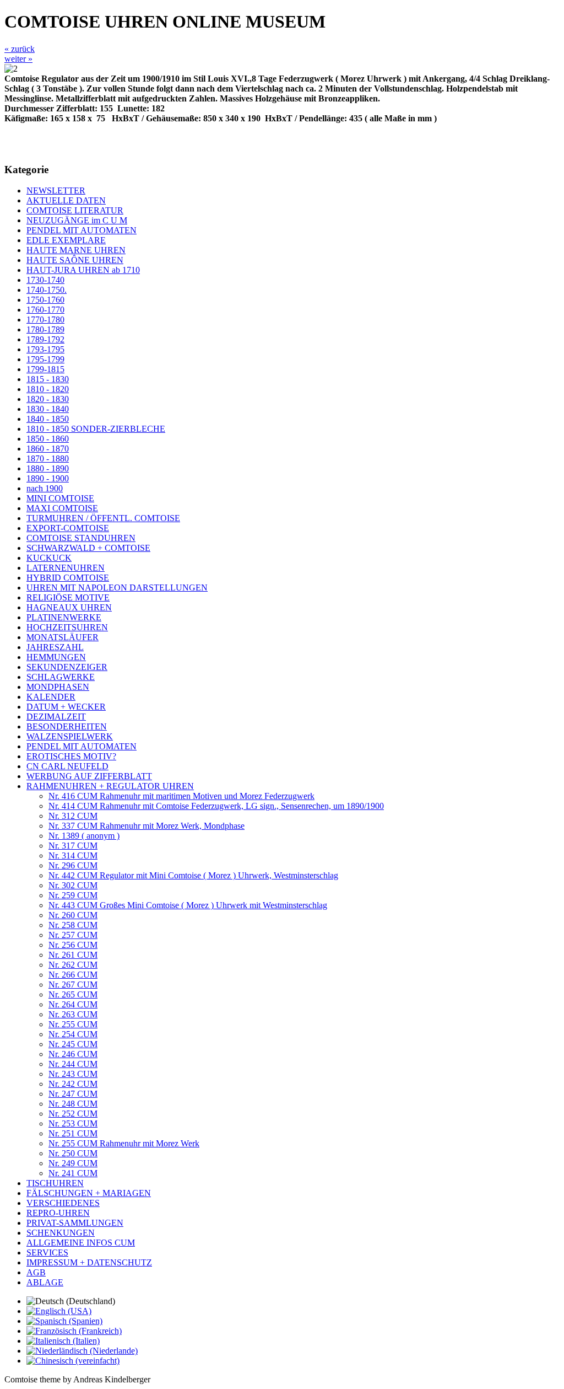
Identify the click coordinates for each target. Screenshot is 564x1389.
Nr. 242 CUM (72, 1083)
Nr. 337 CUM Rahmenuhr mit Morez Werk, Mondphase (146, 825)
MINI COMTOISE (60, 498)
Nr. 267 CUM (72, 984)
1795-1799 (45, 359)
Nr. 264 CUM (72, 1004)
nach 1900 (44, 488)
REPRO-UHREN (58, 1213)
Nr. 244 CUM (72, 1064)
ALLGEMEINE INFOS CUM (80, 1242)
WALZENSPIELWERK (69, 736)
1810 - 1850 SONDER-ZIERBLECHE (95, 428)
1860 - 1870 (47, 448)
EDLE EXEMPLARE (66, 240)
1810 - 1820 (47, 389)
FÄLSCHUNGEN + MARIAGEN (88, 1193)
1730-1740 (45, 280)
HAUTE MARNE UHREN (76, 250)
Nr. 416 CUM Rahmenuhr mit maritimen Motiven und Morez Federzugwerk (181, 796)
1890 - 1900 (47, 478)
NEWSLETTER (55, 190)
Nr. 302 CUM (72, 885)
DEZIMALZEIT (56, 716)
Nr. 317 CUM (72, 845)
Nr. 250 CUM (72, 1153)
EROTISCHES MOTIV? (71, 756)
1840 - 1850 (47, 418)
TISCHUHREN (55, 1183)
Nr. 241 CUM (72, 1173)
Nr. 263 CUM (72, 1014)
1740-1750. (46, 289)
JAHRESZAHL (55, 647)
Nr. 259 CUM (72, 895)
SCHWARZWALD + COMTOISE (88, 548)
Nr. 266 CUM (72, 974)
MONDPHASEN (57, 686)
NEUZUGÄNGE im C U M (76, 220)
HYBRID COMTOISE (67, 577)
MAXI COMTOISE (62, 508)
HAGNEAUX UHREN (69, 607)
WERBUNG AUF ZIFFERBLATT (89, 776)
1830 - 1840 (47, 409)
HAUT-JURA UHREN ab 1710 (83, 270)
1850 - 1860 (47, 438)
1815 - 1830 (47, 379)
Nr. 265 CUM (72, 994)
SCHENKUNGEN (60, 1232)
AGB (36, 1272)
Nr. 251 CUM (72, 1133)
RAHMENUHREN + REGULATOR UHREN (110, 786)
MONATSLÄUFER (62, 637)
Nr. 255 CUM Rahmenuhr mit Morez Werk (123, 1143)
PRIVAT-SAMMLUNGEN (74, 1222)
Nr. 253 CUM (72, 1123)
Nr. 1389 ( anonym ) (84, 835)
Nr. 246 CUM (72, 1054)
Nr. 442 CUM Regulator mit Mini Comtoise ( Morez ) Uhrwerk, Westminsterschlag (193, 875)
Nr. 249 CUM (72, 1163)
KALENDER (50, 696)
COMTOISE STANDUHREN (80, 538)
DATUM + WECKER (66, 706)
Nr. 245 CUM (72, 1044)
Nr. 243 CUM (72, 1074)
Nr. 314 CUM (72, 855)
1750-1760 (45, 299)
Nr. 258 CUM (72, 925)
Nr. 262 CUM (72, 964)
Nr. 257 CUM (72, 935)
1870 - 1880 (47, 458)
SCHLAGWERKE (60, 677)
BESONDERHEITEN (66, 726)
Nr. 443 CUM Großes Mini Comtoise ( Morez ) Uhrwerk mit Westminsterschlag (187, 905)
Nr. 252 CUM (72, 1113)
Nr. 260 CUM (72, 915)
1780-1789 (45, 329)
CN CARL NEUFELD (67, 766)
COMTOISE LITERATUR (74, 210)
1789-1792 (45, 339)
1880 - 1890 (47, 468)
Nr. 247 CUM (72, 1093)
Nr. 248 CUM (72, 1103)
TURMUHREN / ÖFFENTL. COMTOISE (103, 518)
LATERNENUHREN (65, 567)
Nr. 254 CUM (72, 1034)
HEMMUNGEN (56, 657)
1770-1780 (45, 319)
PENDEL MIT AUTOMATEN (81, 230)
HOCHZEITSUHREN (67, 627)
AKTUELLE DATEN (66, 200)
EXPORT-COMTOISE (67, 528)
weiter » (18, 58)
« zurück (19, 48)
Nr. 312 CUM (72, 815)
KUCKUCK (49, 557)
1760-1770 (45, 309)
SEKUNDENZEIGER (66, 667)
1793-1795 (45, 349)
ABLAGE (44, 1282)
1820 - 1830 (47, 399)
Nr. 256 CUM (72, 945)
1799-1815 (45, 369)
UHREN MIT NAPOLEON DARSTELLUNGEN (117, 587)
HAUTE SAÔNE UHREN (74, 260)
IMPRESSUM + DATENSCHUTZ (89, 1262)
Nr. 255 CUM (72, 1024)
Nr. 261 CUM (72, 954)
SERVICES (47, 1252)
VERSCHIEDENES (63, 1203)
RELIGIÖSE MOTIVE (68, 597)
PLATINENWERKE (63, 617)
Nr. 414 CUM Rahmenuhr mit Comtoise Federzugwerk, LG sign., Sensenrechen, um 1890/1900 (216, 806)
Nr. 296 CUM (72, 865)
